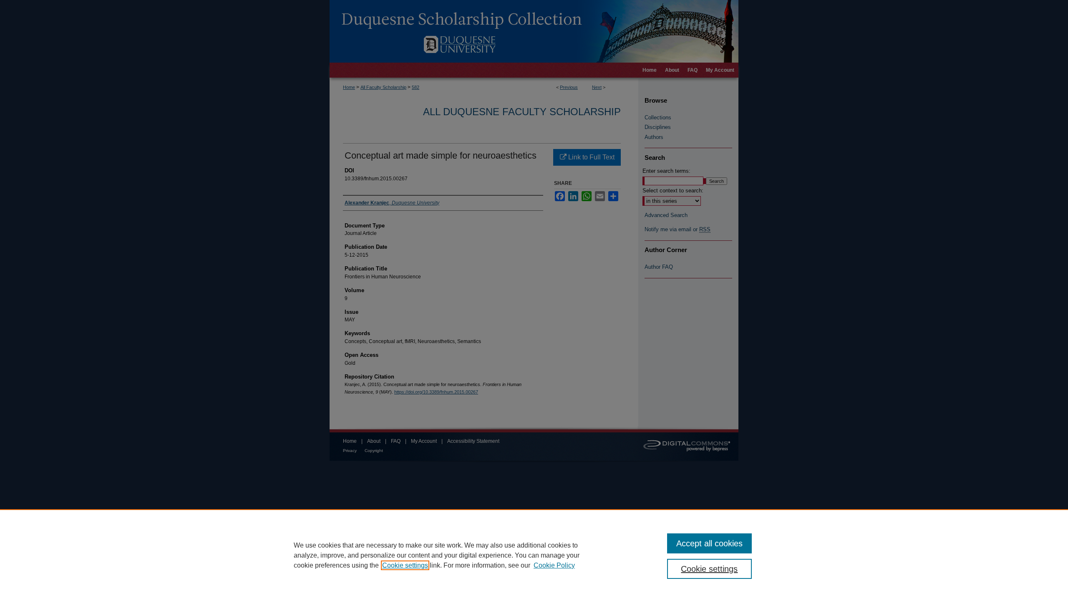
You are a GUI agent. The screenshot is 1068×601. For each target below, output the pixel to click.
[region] (534, 555)
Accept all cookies (709, 543)
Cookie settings (405, 565)
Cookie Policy (554, 565)
